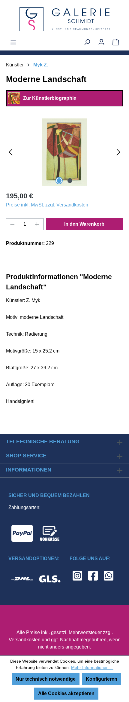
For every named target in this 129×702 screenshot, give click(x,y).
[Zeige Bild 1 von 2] (59, 180)
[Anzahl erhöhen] (37, 224)
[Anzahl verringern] (12, 224)
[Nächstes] (118, 152)
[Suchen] (87, 42)
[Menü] (13, 42)
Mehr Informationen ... (92, 667)
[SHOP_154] (64, 152)
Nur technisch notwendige (46, 679)
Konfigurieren (101, 679)
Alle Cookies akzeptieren (66, 693)
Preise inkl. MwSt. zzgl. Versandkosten (47, 204)
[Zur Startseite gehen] (64, 19)
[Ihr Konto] (101, 42)
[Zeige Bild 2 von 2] (70, 180)
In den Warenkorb (84, 224)
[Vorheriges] (10, 152)
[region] (64, 152)
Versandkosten (24, 639)
